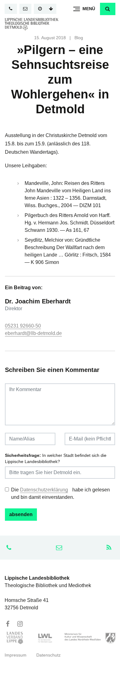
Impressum (15, 655)
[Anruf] (11, 9)
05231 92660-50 (23, 325)
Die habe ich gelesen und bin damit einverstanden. (60, 493)
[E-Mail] (25, 9)
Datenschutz (48, 655)
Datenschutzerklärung (44, 489)
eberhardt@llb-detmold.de (33, 333)
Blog (78, 37)
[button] (107, 9)
